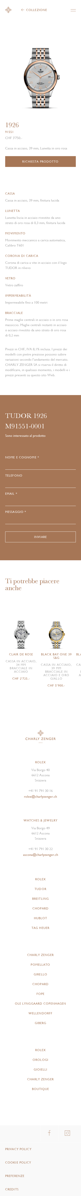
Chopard (40, 908)
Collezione (36, 10)
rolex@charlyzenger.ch (40, 796)
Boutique (40, 1089)
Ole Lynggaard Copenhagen (40, 1003)
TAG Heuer (40, 928)
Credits (12, 1189)
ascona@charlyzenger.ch (40, 855)
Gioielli (41, 1069)
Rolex (40, 879)
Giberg (40, 1023)
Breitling (40, 898)
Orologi (40, 1060)
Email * (11, 493)
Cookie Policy (18, 1162)
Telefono (13, 475)
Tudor (40, 889)
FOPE (40, 994)
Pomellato (40, 964)
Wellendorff (40, 1013)
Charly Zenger (40, 955)
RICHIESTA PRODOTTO (40, 161)
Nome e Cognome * (22, 457)
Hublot (40, 918)
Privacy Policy (18, 1149)
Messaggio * (15, 512)
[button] (58, 76)
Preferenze (14, 1176)
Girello (40, 974)
